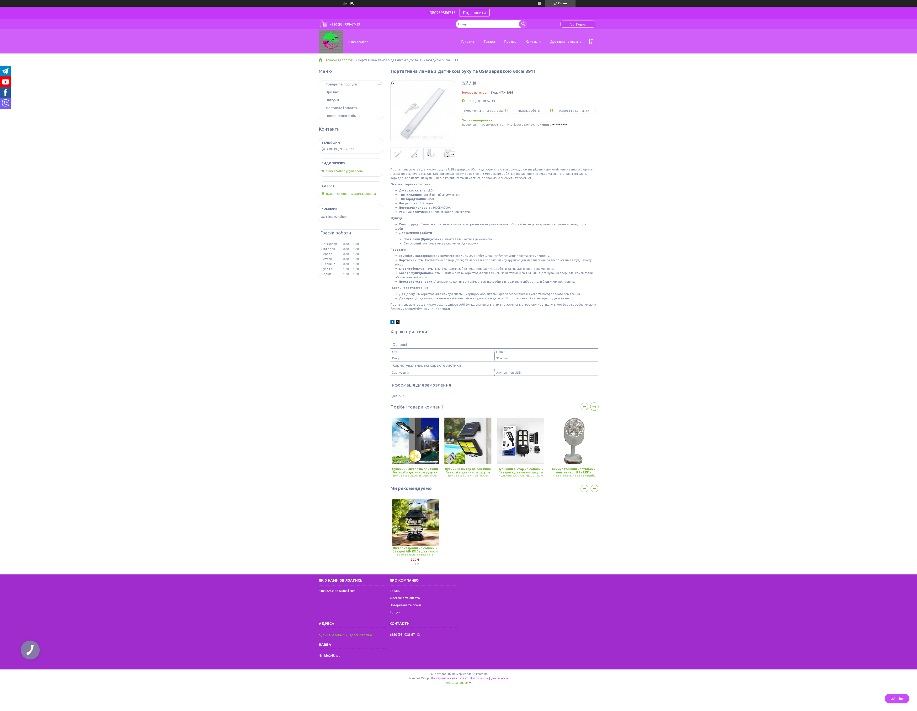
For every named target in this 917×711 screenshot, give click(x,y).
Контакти (533, 41)
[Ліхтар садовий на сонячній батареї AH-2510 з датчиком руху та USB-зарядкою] (415, 522)
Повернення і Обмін (342, 116)
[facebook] (392, 322)
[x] (398, 322)
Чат (901, 698)
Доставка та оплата (565, 41)
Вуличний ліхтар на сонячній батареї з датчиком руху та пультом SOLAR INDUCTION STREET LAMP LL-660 (521, 472)
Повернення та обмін (405, 605)
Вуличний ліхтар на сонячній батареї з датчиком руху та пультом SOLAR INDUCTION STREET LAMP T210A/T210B (415, 472)
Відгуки (332, 100)
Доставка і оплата (341, 108)
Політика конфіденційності (489, 678)
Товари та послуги (339, 60)
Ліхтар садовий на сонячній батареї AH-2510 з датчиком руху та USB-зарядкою (415, 551)
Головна (467, 41)
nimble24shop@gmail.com (344, 171)
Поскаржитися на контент (449, 678)
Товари (489, 41)
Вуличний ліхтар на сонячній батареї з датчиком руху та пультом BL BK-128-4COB (468, 472)
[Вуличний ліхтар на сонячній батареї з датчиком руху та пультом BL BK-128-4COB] (467, 441)
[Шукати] (523, 24)
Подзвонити (474, 13)
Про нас (510, 41)
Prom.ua (482, 673)
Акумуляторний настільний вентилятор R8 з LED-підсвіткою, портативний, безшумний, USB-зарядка (574, 472)
